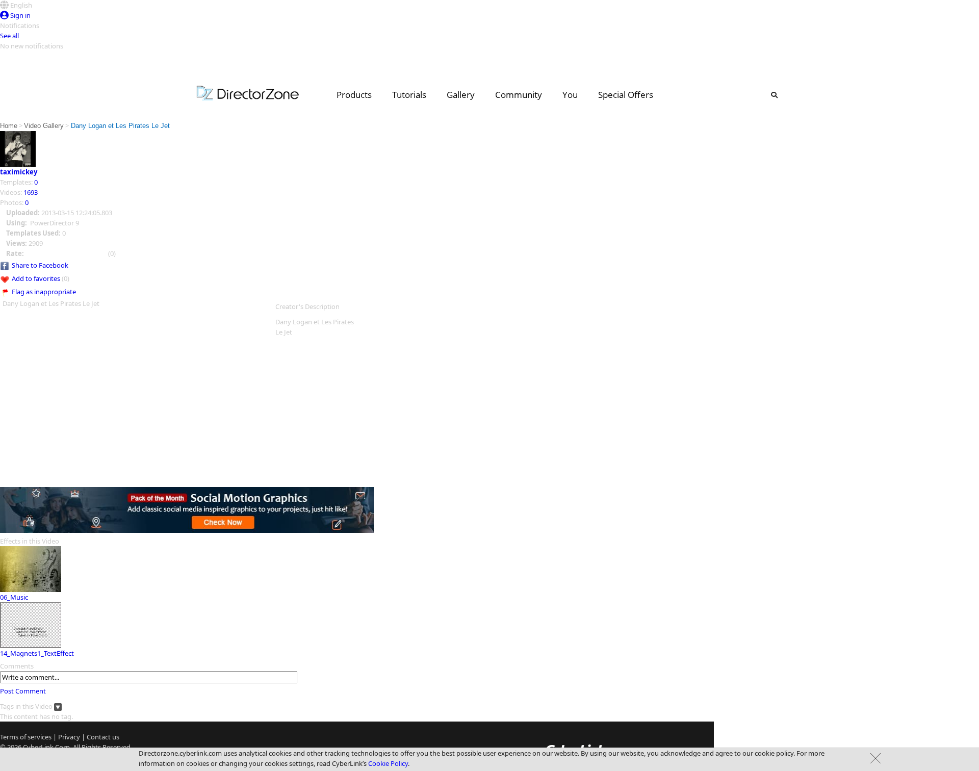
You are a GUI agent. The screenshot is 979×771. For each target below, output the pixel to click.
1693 (30, 192)
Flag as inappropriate (44, 291)
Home (8, 126)
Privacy (69, 736)
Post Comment (23, 691)
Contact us (103, 736)
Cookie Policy (388, 763)
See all (9, 35)
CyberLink (38, 747)
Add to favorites (36, 278)
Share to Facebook (40, 265)
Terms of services (25, 736)
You (570, 94)
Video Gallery (44, 126)
